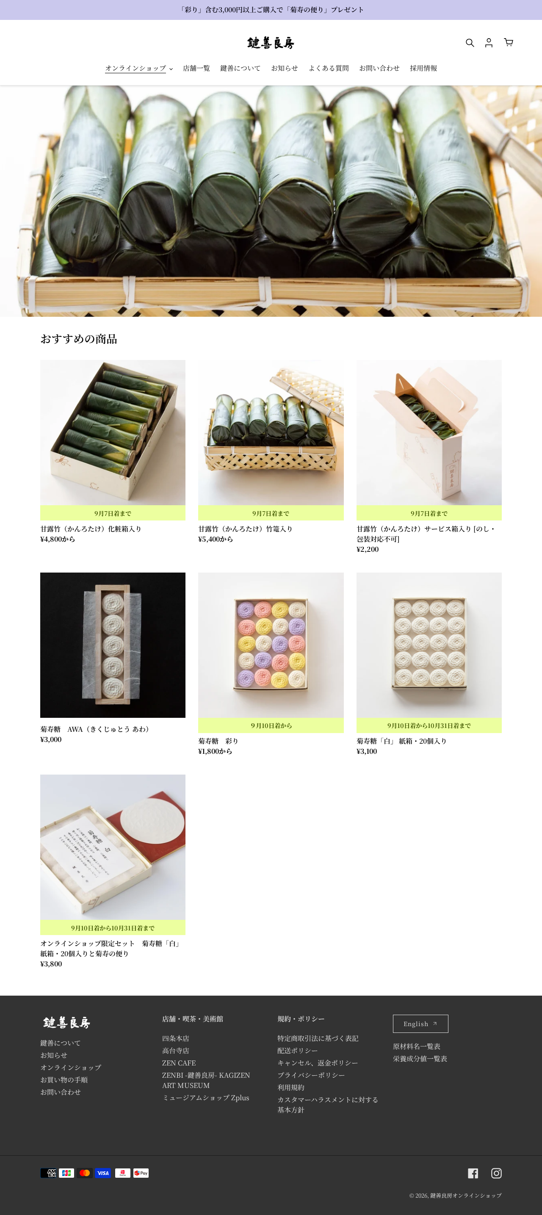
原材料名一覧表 (416, 1046)
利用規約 (290, 1087)
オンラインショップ (70, 1067)
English (416, 1023)
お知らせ (53, 1055)
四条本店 (175, 1038)
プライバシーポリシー (311, 1075)
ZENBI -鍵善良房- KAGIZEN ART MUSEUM (206, 1080)
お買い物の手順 (64, 1080)
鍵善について (60, 1043)
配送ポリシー (297, 1050)
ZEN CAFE (179, 1063)
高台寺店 (175, 1050)
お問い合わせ (60, 1092)
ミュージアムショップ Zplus (205, 1097)
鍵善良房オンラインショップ (466, 1195)
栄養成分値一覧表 (420, 1058)
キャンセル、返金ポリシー (317, 1063)
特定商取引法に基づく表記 (318, 1038)
